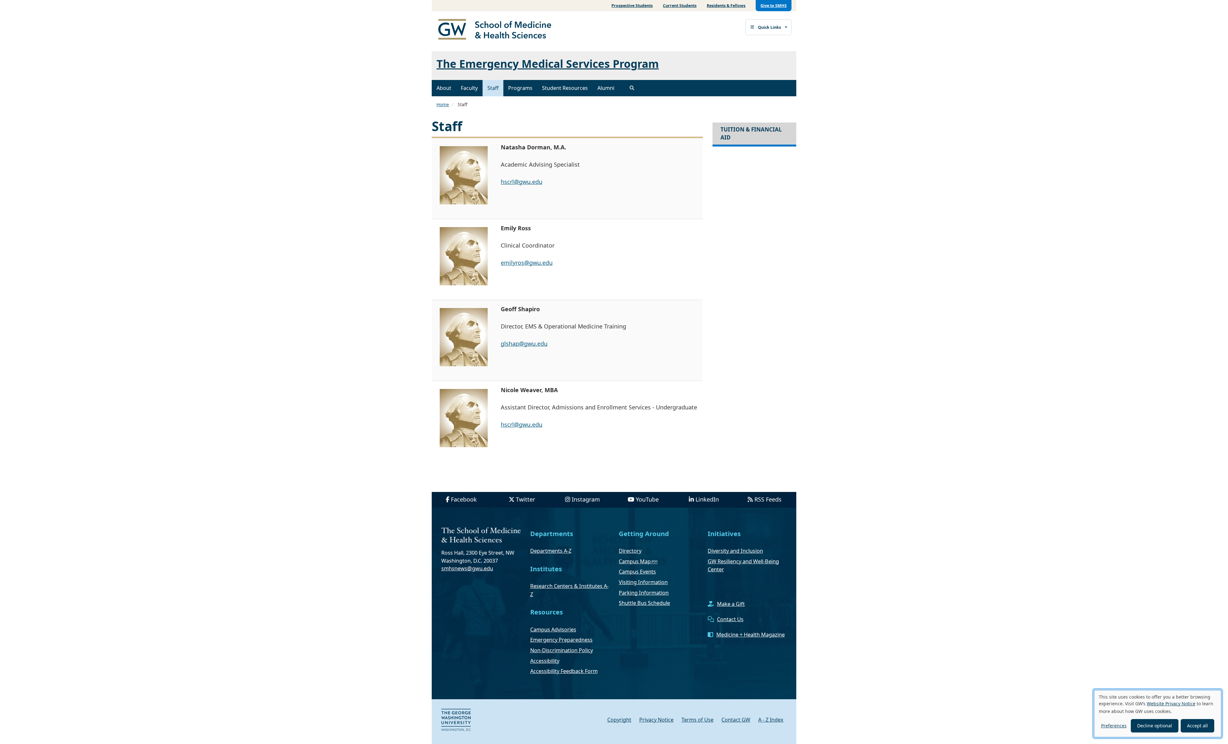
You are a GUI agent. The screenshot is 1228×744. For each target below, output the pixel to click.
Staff (493, 87)
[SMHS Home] (497, 30)
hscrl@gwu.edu (521, 182)
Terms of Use (697, 719)
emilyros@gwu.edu (527, 262)
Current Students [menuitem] (680, 5)
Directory (630, 550)
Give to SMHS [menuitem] (773, 5)
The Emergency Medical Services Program (548, 63)
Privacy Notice (656, 719)
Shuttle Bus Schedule (644, 602)
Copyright (619, 719)
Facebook (464, 499)
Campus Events (637, 571)
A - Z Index (770, 719)
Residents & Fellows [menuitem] (726, 5)
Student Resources (565, 87)
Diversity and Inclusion (735, 550)
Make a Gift (731, 603)
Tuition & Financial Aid (751, 133)
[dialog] (1158, 714)
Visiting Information (643, 582)
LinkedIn (707, 499)
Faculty (469, 87)
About (444, 87)
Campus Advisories (553, 629)
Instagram (586, 499)
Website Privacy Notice (1171, 703)
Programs (520, 87)
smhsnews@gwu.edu (467, 568)
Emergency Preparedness (561, 639)
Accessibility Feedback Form (564, 671)
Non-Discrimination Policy (561, 650)
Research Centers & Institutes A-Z (569, 590)
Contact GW (735, 719)
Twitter (525, 499)
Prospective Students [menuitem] (632, 5)
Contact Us (730, 619)
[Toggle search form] (632, 88)
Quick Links (769, 27)
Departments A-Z (550, 550)
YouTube (647, 499)
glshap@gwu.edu (524, 343)
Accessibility (544, 660)
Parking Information (644, 592)
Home (443, 104)
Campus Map (635, 561)
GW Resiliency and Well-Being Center (743, 565)
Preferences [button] (1114, 726)
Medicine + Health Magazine (750, 634)
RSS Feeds (768, 499)
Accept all (1197, 726)
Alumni (605, 87)
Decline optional (1154, 726)
